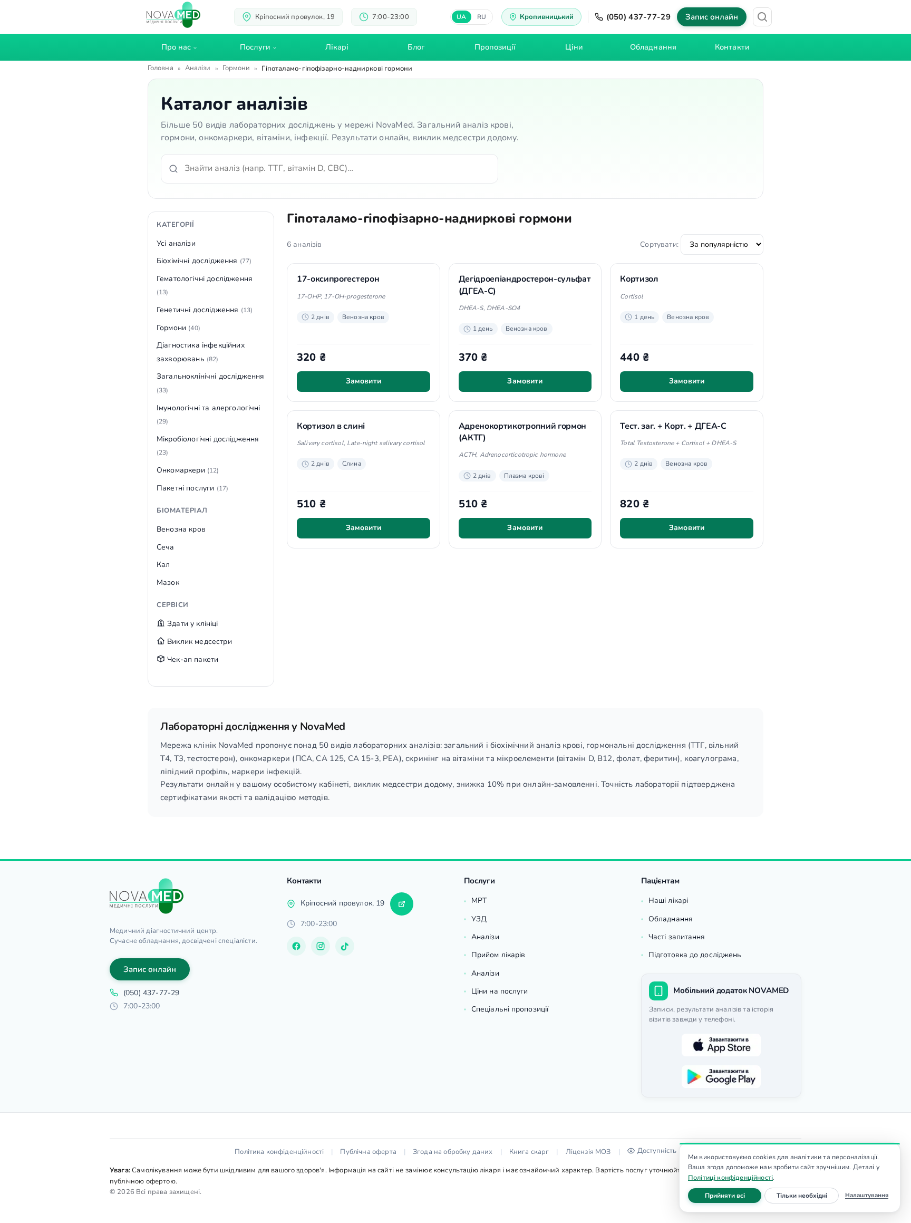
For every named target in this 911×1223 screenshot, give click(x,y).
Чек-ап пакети (191, 659)
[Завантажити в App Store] (721, 1045)
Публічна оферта (368, 1152)
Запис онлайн (711, 17)
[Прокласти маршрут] (401, 904)
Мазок (168, 582)
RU (482, 17)
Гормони (236, 68)
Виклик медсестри (198, 642)
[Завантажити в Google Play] (721, 1077)
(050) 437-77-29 (638, 17)
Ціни (574, 47)
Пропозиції (495, 47)
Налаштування (866, 1195)
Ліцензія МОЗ (588, 1152)
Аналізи (198, 68)
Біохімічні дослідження (204, 261)
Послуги (255, 47)
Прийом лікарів (498, 955)
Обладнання (653, 47)
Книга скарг (529, 1152)
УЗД (479, 919)
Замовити (363, 381)
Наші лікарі (668, 900)
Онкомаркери (188, 470)
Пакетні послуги (192, 488)
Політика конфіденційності (279, 1152)
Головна (160, 68)
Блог (416, 47)
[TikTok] (344, 946)
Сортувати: (660, 244)
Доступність (656, 1150)
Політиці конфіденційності (730, 1177)
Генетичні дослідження (205, 310)
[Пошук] (762, 16)
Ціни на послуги (499, 991)
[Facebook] (296, 946)
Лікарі (337, 47)
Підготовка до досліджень (694, 955)
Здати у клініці (191, 624)
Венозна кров (181, 529)
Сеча (166, 547)
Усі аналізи (176, 243)
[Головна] (146, 896)
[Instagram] (320, 946)
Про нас (176, 47)
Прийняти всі (733, 1195)
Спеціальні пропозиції (509, 1009)
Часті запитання (676, 937)
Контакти (732, 47)
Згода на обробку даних (453, 1152)
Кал (163, 565)
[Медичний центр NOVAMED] (173, 15)
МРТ (479, 900)
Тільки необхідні (808, 1195)
